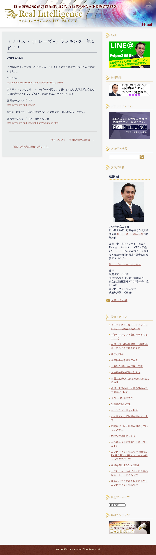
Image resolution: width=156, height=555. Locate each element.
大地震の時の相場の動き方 (125, 372)
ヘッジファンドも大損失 (124, 410)
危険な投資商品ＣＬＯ (123, 436)
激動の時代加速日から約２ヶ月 (31, 146)
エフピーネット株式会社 (129, 234)
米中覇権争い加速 (121, 404)
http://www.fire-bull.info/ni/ (21, 105)
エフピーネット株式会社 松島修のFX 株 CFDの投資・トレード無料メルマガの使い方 (129, 455)
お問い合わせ (119, 300)
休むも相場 (117, 354)
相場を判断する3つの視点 (125, 465)
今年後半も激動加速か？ (124, 360)
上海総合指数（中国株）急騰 (127, 366)
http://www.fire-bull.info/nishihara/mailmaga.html (32, 123)
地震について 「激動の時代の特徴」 (71, 140)
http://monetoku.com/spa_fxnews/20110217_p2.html (35, 82)
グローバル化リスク (122, 398)
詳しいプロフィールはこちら (125, 264)
